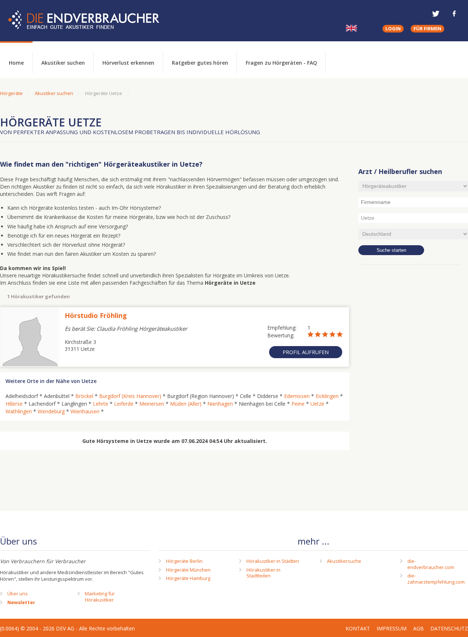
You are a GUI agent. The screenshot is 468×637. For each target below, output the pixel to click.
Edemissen (297, 396)
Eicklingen (327, 396)
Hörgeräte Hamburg (188, 578)
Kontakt (358, 628)
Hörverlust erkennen (128, 62)
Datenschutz (449, 628)
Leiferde (123, 403)
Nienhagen (220, 403)
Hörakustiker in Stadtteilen (263, 572)
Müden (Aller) (185, 403)
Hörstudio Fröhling (96, 315)
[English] (351, 28)
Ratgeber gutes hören (200, 62)
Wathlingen (18, 411)
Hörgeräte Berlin (184, 561)
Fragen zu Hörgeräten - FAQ (281, 62)
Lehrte (100, 403)
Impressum (392, 628)
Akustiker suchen (63, 62)
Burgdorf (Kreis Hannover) (130, 396)
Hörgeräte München (188, 569)
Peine (298, 403)
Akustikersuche (344, 561)
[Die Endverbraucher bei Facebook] (454, 13)
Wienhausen (85, 411)
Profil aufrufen (306, 352)
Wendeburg (51, 411)
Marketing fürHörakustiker (100, 596)
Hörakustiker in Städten (272, 561)
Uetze (317, 403)
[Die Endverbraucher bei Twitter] (435, 13)
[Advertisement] (413, 389)
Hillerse (14, 403)
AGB (418, 628)
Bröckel (84, 396)
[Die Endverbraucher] (89, 20)
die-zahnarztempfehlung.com (436, 578)
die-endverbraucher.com (430, 564)
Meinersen (151, 403)
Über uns (17, 593)
